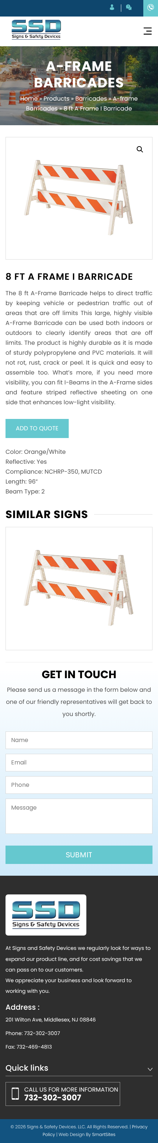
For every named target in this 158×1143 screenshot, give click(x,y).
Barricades (91, 98)
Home (29, 98)
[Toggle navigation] (147, 31)
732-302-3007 (42, 1033)
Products (56, 98)
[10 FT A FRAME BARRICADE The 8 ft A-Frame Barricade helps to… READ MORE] (79, 588)
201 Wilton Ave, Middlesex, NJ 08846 (51, 1019)
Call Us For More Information (71, 1094)
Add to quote (37, 428)
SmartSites (103, 1135)
